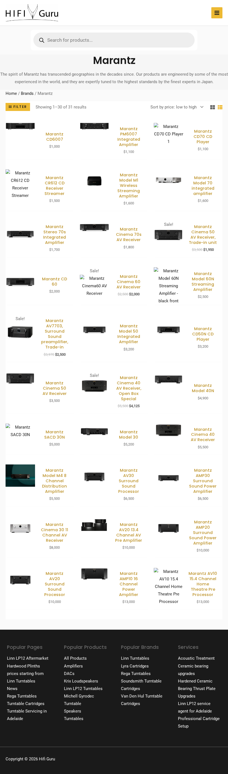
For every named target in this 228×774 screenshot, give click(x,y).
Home (11, 93)
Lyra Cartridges (135, 666)
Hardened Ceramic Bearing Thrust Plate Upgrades (196, 689)
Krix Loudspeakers (81, 681)
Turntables (73, 718)
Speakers (72, 711)
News (12, 688)
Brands (27, 93)
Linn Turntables (21, 681)
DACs (69, 673)
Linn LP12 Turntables (83, 688)
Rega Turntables (22, 696)
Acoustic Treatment (196, 658)
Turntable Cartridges (25, 703)
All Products (75, 658)
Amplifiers (73, 666)
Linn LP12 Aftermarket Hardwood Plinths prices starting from (27, 666)
